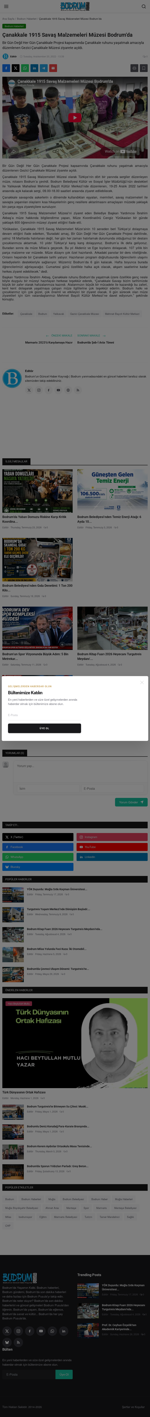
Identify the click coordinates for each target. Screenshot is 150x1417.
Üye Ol (44, 728)
